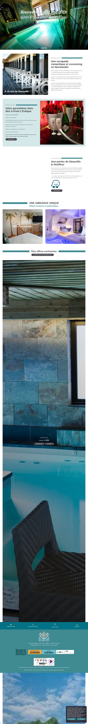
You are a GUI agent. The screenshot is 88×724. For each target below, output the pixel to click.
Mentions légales (52, 670)
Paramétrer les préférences (76, 721)
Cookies (44, 670)
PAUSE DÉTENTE (44, 437)
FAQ (47, 670)
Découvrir (44, 47)
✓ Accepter (71, 719)
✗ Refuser (81, 719)
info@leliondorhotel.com (36, 645)
